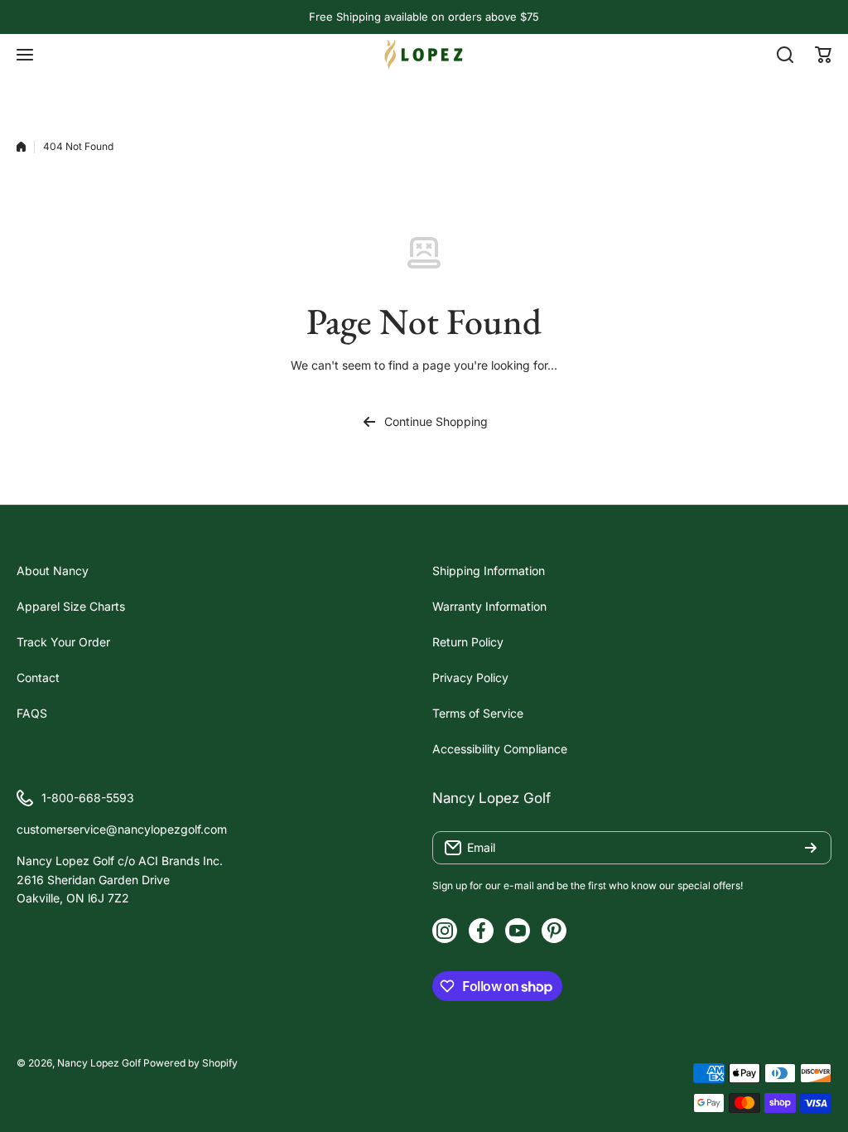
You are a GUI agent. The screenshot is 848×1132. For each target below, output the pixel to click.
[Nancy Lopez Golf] (424, 54)
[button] (823, 54)
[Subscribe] (810, 847)
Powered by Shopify (190, 1063)
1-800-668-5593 (87, 798)
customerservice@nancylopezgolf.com (122, 829)
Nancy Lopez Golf (99, 1063)
